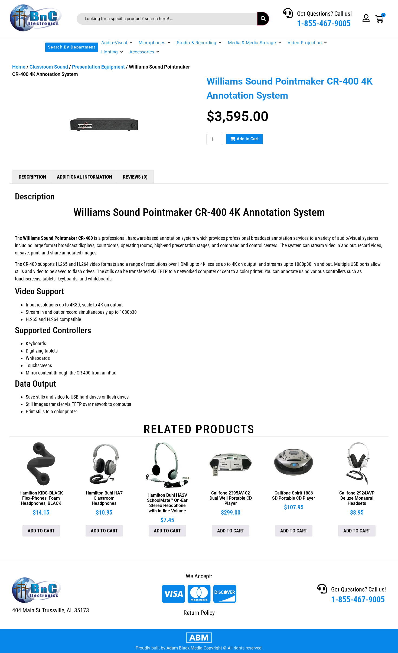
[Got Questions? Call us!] (288, 13)
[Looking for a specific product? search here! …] (167, 19)
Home (18, 67)
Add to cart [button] (41, 531)
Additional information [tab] (84, 177)
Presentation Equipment (98, 67)
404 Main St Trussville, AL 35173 (50, 610)
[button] (117, 42)
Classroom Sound (49, 67)
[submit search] (263, 18)
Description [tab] (32, 177)
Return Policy (199, 612)
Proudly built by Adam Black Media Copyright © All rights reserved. (199, 648)
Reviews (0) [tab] (135, 177)
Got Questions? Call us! (324, 13)
